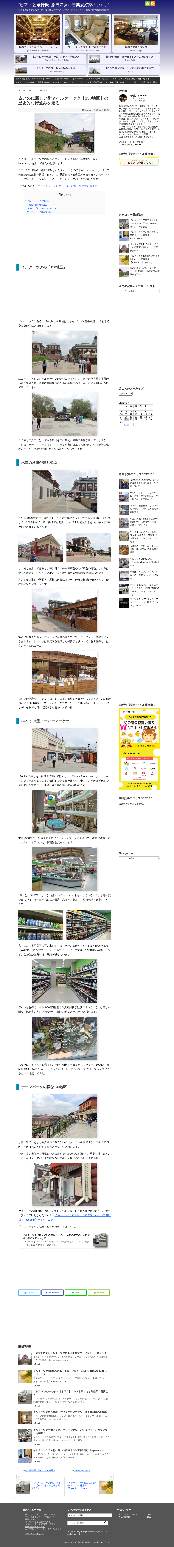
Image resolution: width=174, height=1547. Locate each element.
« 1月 (126, 424)
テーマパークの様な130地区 (39, 212)
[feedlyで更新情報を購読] (147, 3)
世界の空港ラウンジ (33, 1519)
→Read (36, 1364)
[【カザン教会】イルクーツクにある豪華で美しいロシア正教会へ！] (25, 1358)
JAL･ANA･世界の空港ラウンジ (118, 82)
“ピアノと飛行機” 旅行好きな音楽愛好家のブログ (63, 5)
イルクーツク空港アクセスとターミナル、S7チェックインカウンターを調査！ (144, 223)
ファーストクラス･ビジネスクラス (101, 79)
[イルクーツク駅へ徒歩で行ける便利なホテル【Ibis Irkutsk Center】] (25, 1417)
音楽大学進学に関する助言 (145, 82)
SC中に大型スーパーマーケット (40, 208)
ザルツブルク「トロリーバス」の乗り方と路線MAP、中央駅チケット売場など (144, 496)
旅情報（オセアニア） (73, 82)
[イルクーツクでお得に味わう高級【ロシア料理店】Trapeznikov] (25, 1456)
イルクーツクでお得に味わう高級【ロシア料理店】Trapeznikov (68, 1450)
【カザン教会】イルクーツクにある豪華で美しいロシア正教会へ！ (70, 1353)
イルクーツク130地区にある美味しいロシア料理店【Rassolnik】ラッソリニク (145, 259)
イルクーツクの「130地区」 (39, 201)
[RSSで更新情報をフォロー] (152, 3)
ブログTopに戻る (82, 1470)
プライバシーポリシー (34, 1534)
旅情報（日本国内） (94, 82)
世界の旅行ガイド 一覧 (35, 1527)
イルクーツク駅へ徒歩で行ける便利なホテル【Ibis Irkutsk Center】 (70, 1411)
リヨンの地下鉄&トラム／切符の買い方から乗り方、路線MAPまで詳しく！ (145, 522)
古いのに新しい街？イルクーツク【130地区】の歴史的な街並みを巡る (145, 271)
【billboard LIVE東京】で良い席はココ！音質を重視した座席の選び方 (144, 483)
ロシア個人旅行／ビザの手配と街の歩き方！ (44, 1529)
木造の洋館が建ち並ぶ (36, 205)
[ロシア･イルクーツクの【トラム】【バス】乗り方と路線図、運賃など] (25, 1397)
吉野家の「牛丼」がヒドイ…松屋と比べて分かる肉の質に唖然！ (144, 549)
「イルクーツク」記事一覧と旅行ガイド (74, 186)
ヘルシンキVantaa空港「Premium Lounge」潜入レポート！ (144, 562)
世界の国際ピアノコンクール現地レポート (34, 79)
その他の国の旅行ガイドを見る (40, 1470)
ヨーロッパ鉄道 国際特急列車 (37, 1522)
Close (67, 194)
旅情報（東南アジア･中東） (49, 82)
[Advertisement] (64, 237)
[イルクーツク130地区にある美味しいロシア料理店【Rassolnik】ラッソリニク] (25, 1376)
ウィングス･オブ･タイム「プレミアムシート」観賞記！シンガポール (144, 602)
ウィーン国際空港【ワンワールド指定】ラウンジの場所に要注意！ (144, 509)
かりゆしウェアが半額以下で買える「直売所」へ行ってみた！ (144, 575)
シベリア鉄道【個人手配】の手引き (134, 79)
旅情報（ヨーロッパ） (25, 82)
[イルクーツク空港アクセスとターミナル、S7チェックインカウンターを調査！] (25, 1435)
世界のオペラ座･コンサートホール (69, 79)
